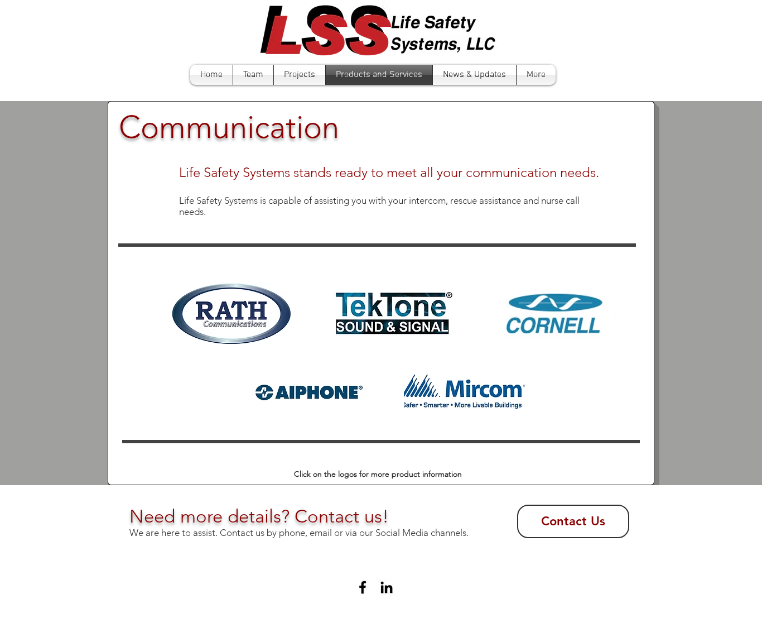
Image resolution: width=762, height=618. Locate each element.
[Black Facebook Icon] (362, 587)
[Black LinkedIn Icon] (386, 587)
